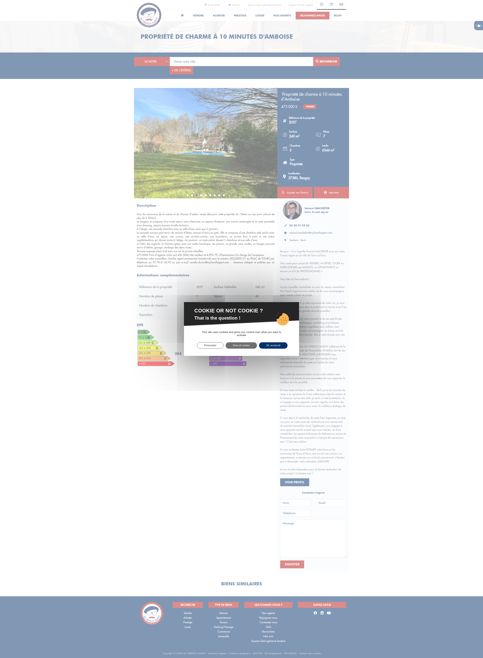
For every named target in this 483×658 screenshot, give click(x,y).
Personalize (210, 345)
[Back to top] (472, 642)
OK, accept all (273, 345)
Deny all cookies (241, 345)
